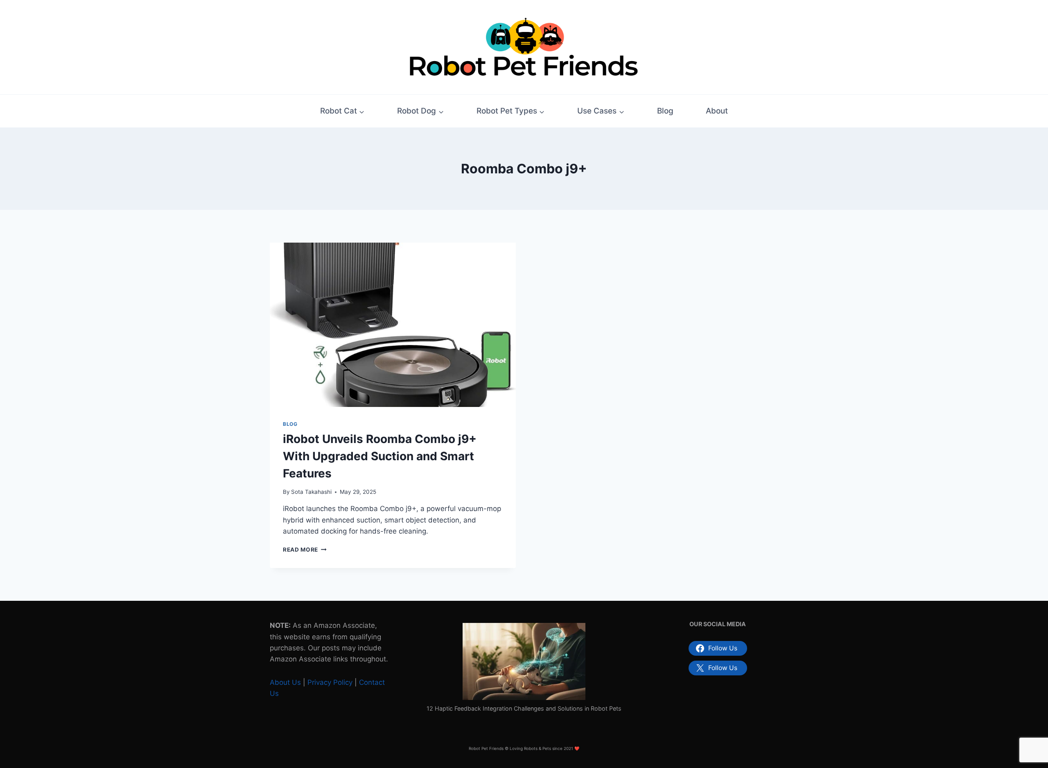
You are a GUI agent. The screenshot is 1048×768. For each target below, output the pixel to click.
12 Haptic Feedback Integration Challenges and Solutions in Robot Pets (524, 708)
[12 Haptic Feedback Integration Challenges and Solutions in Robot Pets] (524, 661)
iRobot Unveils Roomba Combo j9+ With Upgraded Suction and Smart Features (380, 456)
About (717, 111)
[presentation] (393, 325)
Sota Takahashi (311, 492)
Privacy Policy (329, 682)
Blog (665, 111)
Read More (305, 549)
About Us (285, 682)
